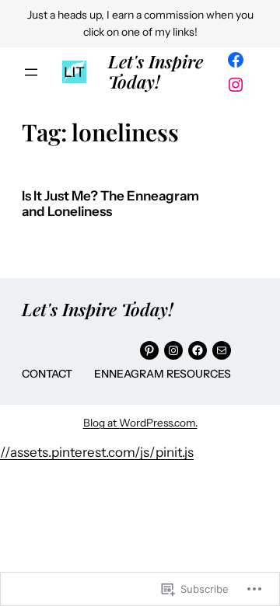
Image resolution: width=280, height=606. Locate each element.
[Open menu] (31, 72)
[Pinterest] (149, 350)
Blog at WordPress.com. (140, 422)
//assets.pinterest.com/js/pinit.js (97, 452)
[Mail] (221, 350)
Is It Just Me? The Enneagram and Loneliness (110, 204)
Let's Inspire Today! (155, 71)
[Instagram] (235, 84)
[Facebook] (235, 59)
